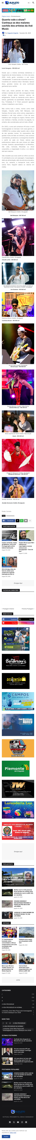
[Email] (26, 520)
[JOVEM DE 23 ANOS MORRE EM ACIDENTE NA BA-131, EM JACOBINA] (7, 915)
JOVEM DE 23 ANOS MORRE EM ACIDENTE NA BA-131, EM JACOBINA (24, 914)
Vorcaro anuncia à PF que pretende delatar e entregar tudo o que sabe (22, 1050)
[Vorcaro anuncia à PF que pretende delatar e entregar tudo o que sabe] (7, 1051)
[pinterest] (26, 1122)
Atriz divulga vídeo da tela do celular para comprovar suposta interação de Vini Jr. (9, 571)
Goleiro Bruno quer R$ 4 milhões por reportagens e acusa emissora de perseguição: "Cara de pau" (26, 547)
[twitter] (14, 1122)
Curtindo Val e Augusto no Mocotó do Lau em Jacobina (23, 1040)
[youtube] (18, 1122)
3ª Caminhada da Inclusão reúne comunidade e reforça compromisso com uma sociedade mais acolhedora (9, 944)
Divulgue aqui (18, 851)
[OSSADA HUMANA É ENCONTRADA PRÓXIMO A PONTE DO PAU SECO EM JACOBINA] (7, 904)
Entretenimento (15, 16)
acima (18, 980)
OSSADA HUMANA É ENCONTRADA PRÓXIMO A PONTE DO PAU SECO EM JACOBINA (22, 903)
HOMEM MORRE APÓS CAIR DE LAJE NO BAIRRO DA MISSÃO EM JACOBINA (23, 1074)
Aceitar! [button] (6, 1136)
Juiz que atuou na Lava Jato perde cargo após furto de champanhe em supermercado (23, 1060)
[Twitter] (17, 520)
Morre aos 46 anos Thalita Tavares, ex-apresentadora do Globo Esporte (8, 968)
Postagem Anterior (8, 609)
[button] (2, 2)
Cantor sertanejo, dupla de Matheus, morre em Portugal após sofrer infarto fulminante (9, 545)
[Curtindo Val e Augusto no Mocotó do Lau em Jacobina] (7, 1042)
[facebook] (9, 1122)
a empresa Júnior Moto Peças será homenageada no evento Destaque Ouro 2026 (18, 1012)
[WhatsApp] (22, 520)
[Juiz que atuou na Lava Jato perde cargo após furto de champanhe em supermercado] (7, 1061)
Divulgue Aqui (18, 583)
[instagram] (22, 1122)
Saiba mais (13, 1132)
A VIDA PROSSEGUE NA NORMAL (18, 1007)
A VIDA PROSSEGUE (18, 1004)
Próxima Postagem (27, 609)
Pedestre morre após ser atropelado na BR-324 (26, 941)
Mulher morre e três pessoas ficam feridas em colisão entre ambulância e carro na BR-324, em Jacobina (23, 892)
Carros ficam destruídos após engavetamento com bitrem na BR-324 (25, 968)
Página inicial (6, 16)
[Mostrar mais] (30, 520)
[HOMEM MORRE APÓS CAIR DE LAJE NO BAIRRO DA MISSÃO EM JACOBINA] (7, 1076)
